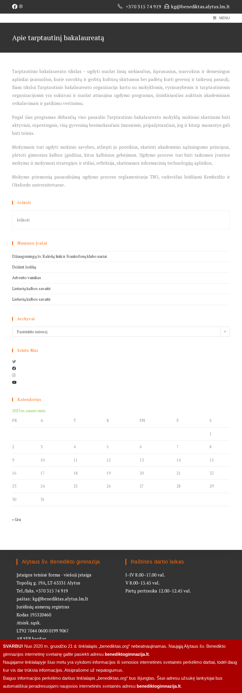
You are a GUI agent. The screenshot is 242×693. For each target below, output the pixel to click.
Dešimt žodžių (24, 267)
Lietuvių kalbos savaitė (31, 288)
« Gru (16, 519)
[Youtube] (14, 382)
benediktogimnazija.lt (127, 654)
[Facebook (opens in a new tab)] (15, 6)
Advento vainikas (26, 277)
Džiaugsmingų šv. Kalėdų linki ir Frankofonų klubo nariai (59, 256)
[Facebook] (14, 368)
